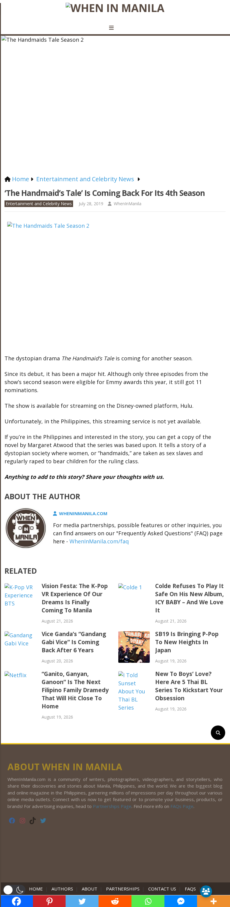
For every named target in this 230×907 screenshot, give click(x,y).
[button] (14, 890)
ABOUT (89, 889)
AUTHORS (62, 889)
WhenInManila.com (83, 513)
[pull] (115, 28)
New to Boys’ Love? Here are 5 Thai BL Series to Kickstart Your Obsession (189, 686)
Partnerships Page (112, 806)
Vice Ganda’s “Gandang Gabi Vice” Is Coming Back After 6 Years (74, 642)
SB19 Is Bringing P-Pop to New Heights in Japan (187, 642)
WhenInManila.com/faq (99, 541)
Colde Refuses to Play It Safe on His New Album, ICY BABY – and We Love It (189, 598)
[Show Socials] (206, 891)
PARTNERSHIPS (123, 889)
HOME (37, 889)
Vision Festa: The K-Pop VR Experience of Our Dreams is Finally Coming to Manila (75, 598)
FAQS (190, 889)
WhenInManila (127, 203)
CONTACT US (162, 889)
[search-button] (218, 732)
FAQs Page (181, 806)
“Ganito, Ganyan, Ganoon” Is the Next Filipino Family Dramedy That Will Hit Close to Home (75, 690)
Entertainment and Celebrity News (39, 203)
